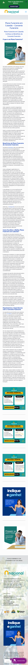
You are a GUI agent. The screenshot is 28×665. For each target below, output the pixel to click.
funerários (10, 147)
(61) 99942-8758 (8, 597)
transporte (11, 207)
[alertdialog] (14, 4)
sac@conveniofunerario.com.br (12, 599)
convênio (9, 313)
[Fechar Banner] (26, 2)
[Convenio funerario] (14, 12)
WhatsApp (7, 600)
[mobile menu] (26, 12)
